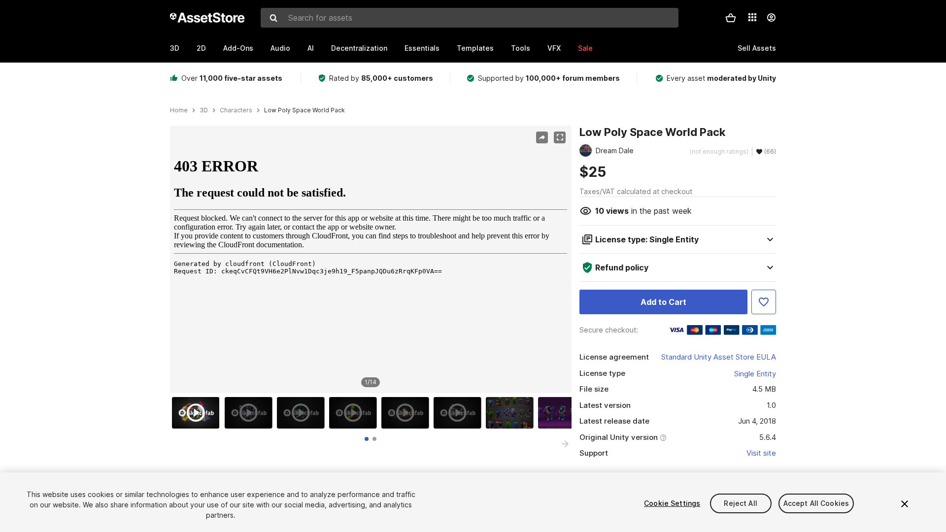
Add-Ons (238, 48)
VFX (554, 48)
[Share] (542, 137)
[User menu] (771, 18)
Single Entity (755, 373)
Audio (280, 48)
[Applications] (752, 17)
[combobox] (469, 18)
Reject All (740, 503)
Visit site (761, 453)
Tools (520, 48)
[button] (731, 18)
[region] (370, 259)
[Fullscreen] (560, 137)
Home (179, 110)
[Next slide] (565, 443)
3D (174, 48)
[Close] (905, 504)
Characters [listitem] (236, 110)
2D (201, 48)
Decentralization (359, 48)
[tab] (367, 439)
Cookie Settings (672, 503)
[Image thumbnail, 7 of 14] (512, 413)
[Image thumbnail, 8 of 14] (564, 413)
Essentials (422, 48)
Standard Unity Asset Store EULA (718, 357)
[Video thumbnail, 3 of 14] (303, 413)
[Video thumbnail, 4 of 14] (355, 413)
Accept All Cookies (816, 503)
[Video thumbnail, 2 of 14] (251, 413)
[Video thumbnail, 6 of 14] (460, 413)
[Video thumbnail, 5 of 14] (407, 413)
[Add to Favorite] (763, 302)
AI (310, 48)
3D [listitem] (204, 110)
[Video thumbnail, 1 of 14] (198, 413)
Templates (475, 48)
